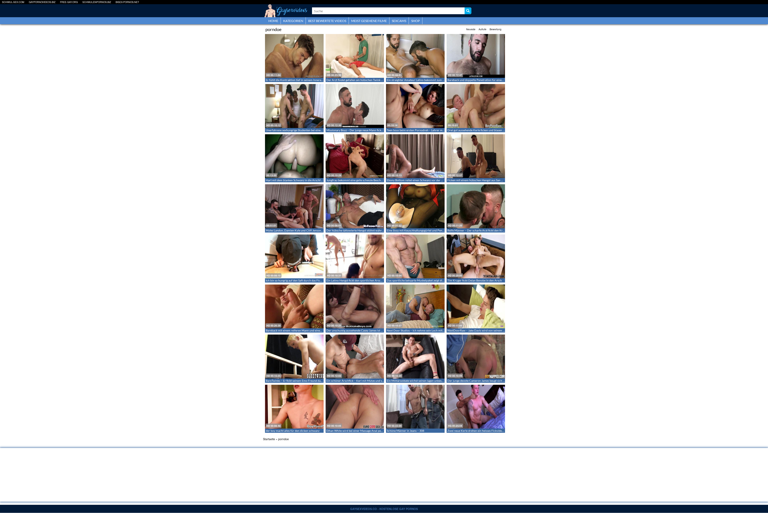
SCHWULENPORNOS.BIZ (96, 1)
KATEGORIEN (293, 21)
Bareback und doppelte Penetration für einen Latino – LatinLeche (487, 80)
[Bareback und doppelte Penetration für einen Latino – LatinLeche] (476, 56)
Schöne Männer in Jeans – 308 (405, 430)
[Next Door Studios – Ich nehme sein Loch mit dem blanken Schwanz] (415, 306)
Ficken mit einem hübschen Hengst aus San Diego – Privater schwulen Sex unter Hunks (501, 180)
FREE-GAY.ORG (69, 1)
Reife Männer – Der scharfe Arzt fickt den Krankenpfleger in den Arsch (491, 230)
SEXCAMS (399, 21)
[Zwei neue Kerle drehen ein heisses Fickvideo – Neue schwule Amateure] (476, 407)
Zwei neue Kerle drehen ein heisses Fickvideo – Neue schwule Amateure (492, 430)
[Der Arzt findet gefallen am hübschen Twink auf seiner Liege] (355, 56)
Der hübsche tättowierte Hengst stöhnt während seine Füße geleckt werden (373, 230)
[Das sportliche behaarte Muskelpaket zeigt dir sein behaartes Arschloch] (415, 256)
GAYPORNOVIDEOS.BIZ (42, 1)
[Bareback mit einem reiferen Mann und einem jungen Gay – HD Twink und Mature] (294, 306)
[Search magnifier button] (468, 10)
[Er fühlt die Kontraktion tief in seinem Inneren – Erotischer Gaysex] (294, 56)
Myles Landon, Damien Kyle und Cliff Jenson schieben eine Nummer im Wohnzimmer (319, 230)
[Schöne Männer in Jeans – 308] (415, 407)
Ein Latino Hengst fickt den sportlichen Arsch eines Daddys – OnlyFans (370, 280)
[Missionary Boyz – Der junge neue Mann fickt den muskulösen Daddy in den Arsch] (355, 106)
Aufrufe (482, 29)
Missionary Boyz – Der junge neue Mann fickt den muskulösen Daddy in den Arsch (377, 130)
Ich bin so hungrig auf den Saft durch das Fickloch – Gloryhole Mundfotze (311, 280)
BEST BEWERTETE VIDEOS (327, 21)
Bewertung (495, 29)
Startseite (269, 439)
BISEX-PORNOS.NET (127, 1)
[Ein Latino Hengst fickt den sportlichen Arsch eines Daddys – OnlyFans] (355, 256)
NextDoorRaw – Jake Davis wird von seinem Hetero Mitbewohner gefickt (492, 330)
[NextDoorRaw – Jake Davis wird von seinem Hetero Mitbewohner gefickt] (476, 306)
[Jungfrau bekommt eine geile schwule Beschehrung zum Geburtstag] (355, 156)
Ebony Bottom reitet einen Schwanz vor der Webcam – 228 (423, 180)
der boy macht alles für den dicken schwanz (292, 430)
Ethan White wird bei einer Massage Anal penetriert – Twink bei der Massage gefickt (378, 430)
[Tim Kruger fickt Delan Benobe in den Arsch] (476, 256)
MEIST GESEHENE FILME (369, 21)
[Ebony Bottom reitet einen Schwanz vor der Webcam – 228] (415, 156)
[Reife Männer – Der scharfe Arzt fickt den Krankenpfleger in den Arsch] (476, 206)
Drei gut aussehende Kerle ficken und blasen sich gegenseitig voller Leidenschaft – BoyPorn (503, 130)
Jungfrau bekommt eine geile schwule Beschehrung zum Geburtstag (368, 180)
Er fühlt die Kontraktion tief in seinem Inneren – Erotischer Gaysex (307, 80)
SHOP (415, 21)
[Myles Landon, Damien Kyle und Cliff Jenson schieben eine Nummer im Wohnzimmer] (294, 206)
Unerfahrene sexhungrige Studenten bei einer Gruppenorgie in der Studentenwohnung (319, 130)
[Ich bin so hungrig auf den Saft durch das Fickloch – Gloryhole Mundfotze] (294, 256)
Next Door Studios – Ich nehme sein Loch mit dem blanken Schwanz (428, 330)
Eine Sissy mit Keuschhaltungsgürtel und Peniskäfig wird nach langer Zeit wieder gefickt (441, 230)
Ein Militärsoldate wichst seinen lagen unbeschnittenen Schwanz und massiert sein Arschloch (444, 380)
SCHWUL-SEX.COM (13, 1)
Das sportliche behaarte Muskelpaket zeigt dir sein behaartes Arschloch (431, 280)
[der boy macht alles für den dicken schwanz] (294, 407)
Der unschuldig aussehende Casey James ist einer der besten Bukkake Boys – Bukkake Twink (383, 330)
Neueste (470, 29)
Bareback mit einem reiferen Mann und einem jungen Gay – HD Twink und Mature (316, 330)
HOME (273, 21)
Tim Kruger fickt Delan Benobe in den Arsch (474, 280)
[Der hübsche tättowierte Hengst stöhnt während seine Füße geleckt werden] (355, 206)
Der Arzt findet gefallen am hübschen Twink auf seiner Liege (363, 80)
